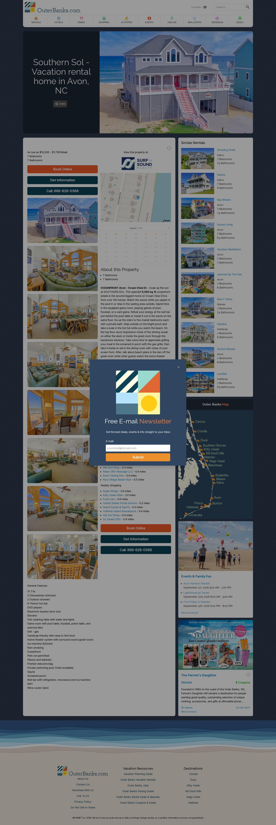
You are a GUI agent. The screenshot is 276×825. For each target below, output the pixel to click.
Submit (138, 457)
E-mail (110, 441)
